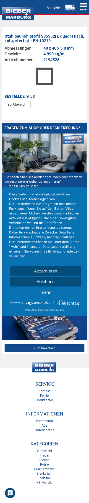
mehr (46, 292)
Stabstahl (44, 451)
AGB (45, 425)
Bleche (44, 460)
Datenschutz (44, 430)
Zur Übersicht (18, 104)
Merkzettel (45, 400)
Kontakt (44, 391)
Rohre (44, 464)
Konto (44, 395)
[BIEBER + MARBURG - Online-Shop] (18, 12)
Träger (45, 455)
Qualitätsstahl (44, 469)
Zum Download (44, 348)
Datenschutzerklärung (51, 309)
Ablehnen (46, 281)
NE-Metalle (44, 482)
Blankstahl (44, 473)
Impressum (44, 421)
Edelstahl (44, 478)
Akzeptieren (45, 270)
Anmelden (54, 7)
